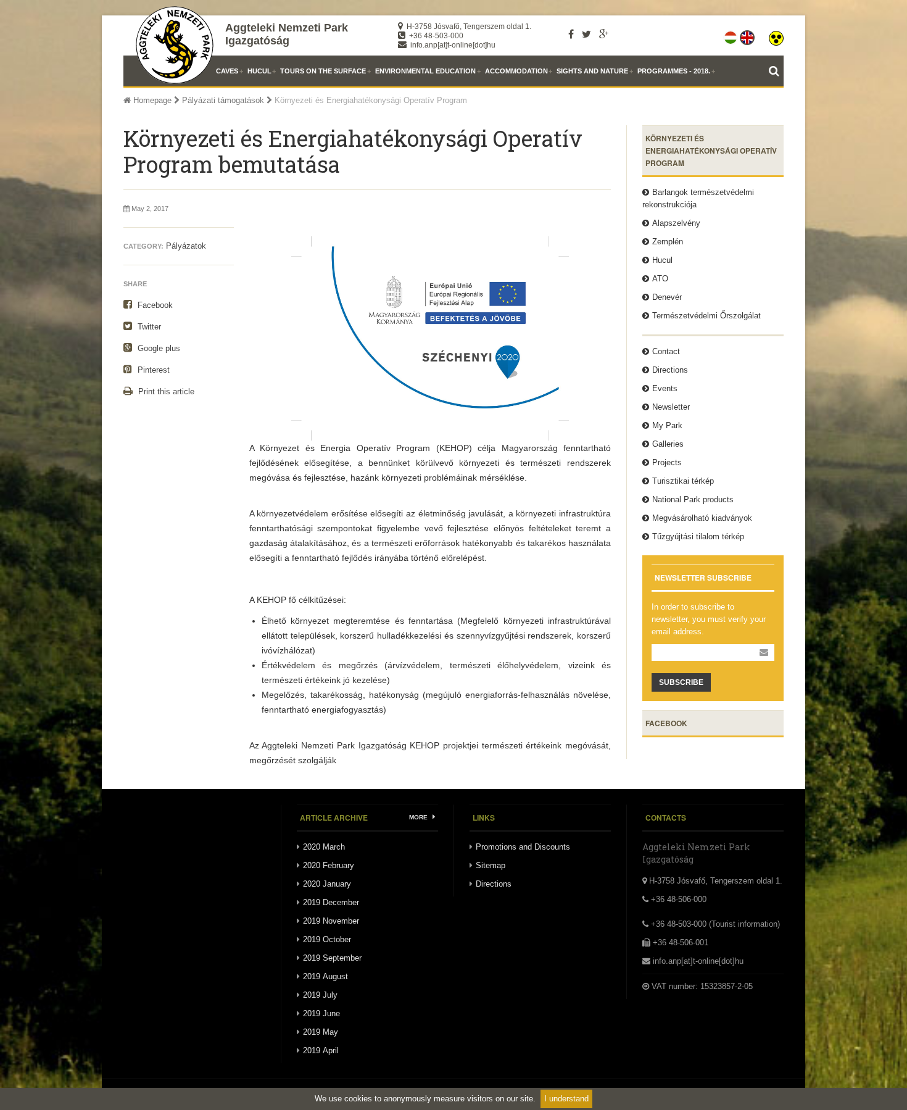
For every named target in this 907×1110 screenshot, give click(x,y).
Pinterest (152, 370)
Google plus (157, 348)
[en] (748, 35)
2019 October (327, 939)
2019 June (321, 1013)
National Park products (693, 499)
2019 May (320, 1032)
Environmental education (425, 71)
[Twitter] (586, 34)
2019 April (321, 1050)
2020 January (327, 883)
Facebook (154, 305)
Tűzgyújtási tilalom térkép (698, 536)
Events (664, 388)
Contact (666, 351)
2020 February (328, 865)
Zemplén (667, 241)
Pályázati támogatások (223, 100)
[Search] (776, 71)
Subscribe (681, 682)
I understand (566, 1098)
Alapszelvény (676, 223)
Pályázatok (186, 246)
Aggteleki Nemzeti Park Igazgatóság (286, 34)
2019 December (331, 902)
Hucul (259, 71)
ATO (660, 278)
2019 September (332, 958)
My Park (667, 425)
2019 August (325, 976)
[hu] (731, 35)
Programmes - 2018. (673, 71)
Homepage (151, 100)
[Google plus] (603, 34)
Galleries (668, 444)
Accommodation (516, 71)
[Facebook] (571, 34)
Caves (227, 71)
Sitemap (490, 865)
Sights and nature (592, 71)
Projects (667, 462)
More (419, 817)
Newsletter (671, 407)
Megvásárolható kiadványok (702, 518)
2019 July (320, 995)
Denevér (667, 297)
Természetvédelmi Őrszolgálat (706, 315)
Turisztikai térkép (683, 481)
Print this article (165, 391)
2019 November (331, 921)
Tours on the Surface (323, 71)
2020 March (324, 846)
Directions (670, 370)
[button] (776, 35)
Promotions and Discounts (523, 846)
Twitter (148, 326)
